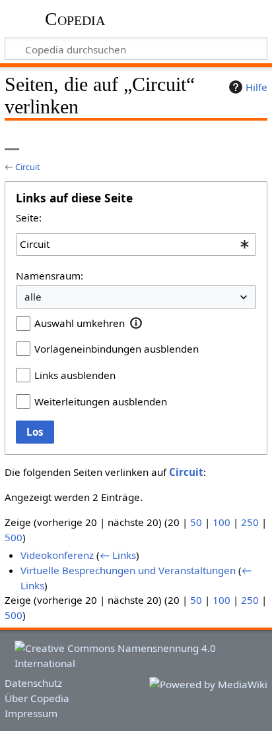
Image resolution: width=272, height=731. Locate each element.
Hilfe (256, 87)
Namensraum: (49, 275)
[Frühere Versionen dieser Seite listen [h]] (226, 140)
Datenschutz (33, 682)
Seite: (29, 217)
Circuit (27, 167)
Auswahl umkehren (79, 323)
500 (13, 537)
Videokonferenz (57, 555)
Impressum (31, 713)
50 (196, 522)
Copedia (75, 19)
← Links (118, 555)
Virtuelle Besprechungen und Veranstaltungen (128, 570)
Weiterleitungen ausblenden (100, 401)
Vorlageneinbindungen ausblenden (116, 348)
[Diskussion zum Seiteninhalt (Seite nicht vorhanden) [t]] (41, 140)
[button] (136, 323)
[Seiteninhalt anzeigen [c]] (12, 140)
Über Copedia (37, 698)
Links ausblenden (75, 375)
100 (221, 522)
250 (250, 522)
